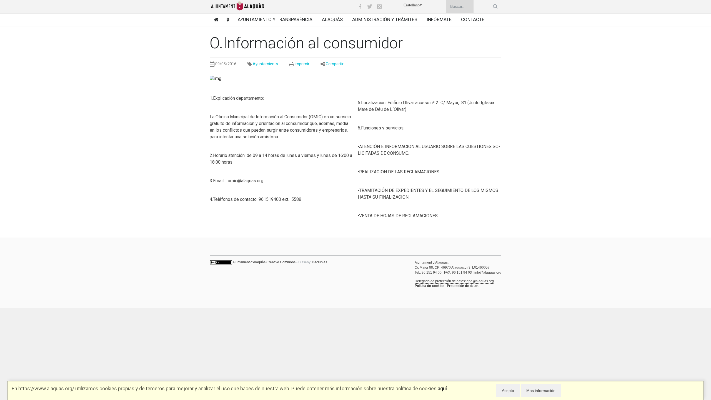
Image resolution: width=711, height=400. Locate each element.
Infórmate (439, 19)
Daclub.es (319, 262)
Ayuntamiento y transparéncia (275, 19)
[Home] (214, 20)
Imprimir (302, 64)
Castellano (412, 5)
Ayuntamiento (265, 64)
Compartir (335, 64)
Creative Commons (281, 262)
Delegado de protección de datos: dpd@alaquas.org (454, 281)
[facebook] (360, 6)
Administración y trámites (384, 19)
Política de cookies (429, 286)
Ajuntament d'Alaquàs (249, 262)
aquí (442, 388)
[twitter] (369, 6)
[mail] (379, 6)
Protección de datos (463, 286)
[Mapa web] (225, 20)
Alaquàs (332, 19)
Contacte (472, 19)
